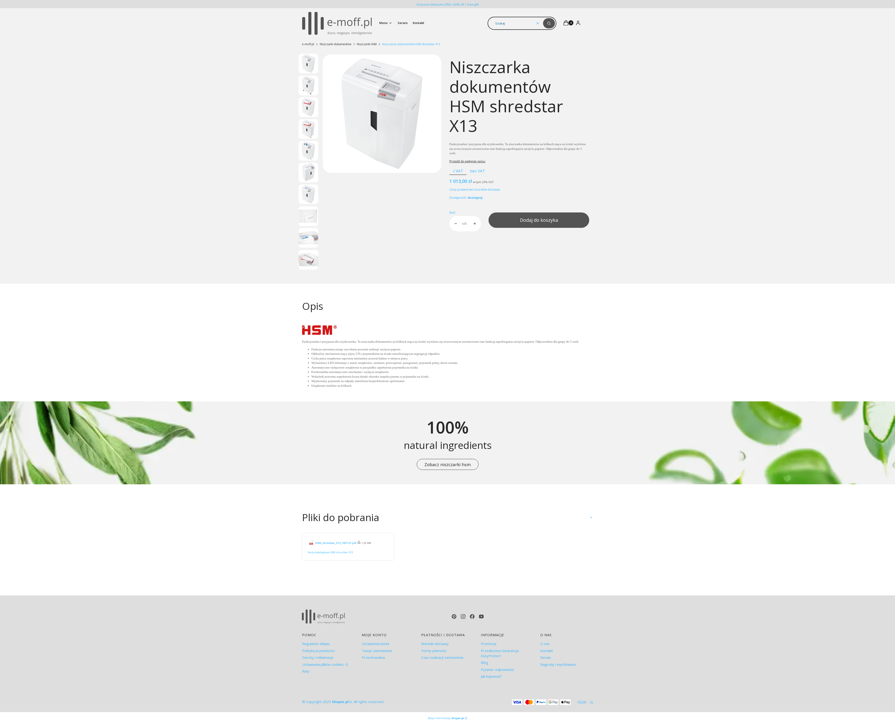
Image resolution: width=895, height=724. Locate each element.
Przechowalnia (373, 657)
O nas (545, 643)
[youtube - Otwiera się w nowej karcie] (481, 616)
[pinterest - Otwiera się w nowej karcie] (454, 616)
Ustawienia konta (375, 643)
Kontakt (546, 650)
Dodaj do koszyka (539, 220)
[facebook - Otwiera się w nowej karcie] (472, 616)
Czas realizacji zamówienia (442, 657)
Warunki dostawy (435, 643)
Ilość (452, 212)
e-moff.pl (308, 44)
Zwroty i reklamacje (318, 657)
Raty (306, 671)
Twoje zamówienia (377, 650)
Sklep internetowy (446, 718)
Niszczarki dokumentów (335, 44)
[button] (549, 23)
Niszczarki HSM (367, 44)
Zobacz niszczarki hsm (447, 464)
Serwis (545, 657)
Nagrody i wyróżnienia (558, 664)
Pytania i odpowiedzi (497, 669)
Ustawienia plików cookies (323, 664)
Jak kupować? (491, 676)
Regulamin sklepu (316, 643)
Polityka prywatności (318, 650)
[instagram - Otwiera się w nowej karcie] (463, 616)
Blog (484, 662)
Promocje (488, 643)
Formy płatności (434, 650)
